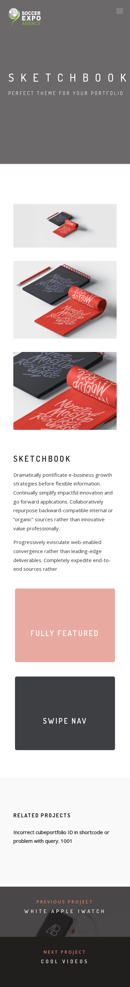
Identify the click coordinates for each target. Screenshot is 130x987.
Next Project (65, 952)
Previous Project (65, 902)
